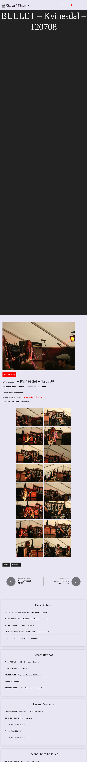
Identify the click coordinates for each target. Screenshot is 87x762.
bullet (6, 564)
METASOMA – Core (12, 681)
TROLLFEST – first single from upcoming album (23, 638)
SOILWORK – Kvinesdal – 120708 (61, 582)
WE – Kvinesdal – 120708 (26, 582)
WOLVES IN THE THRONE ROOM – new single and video (26, 612)
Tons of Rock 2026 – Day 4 (15, 724)
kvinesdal (15, 564)
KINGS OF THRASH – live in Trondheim (19, 718)
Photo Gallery (9, 374)
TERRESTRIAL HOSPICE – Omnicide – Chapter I (22, 662)
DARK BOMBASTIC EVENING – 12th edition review (24, 711)
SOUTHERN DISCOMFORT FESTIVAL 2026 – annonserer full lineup (30, 632)
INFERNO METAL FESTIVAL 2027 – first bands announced (26, 619)
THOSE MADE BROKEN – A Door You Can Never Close (25, 688)
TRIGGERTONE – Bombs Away (16, 668)
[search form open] (71, 5)
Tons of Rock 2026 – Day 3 (15, 731)
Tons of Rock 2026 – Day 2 (15, 737)
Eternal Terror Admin (14, 386)
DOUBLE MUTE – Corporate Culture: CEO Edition (23, 675)
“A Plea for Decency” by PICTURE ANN (19, 625)
